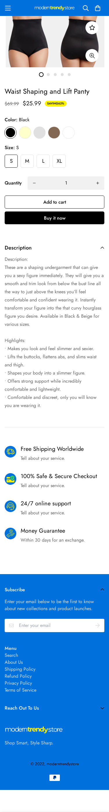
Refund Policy (18, 676)
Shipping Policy (20, 669)
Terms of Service (20, 690)
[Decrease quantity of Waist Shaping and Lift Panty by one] (34, 183)
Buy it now (54, 218)
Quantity (13, 183)
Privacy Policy (18, 683)
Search (11, 655)
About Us (14, 662)
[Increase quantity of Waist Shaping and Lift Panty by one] (97, 183)
